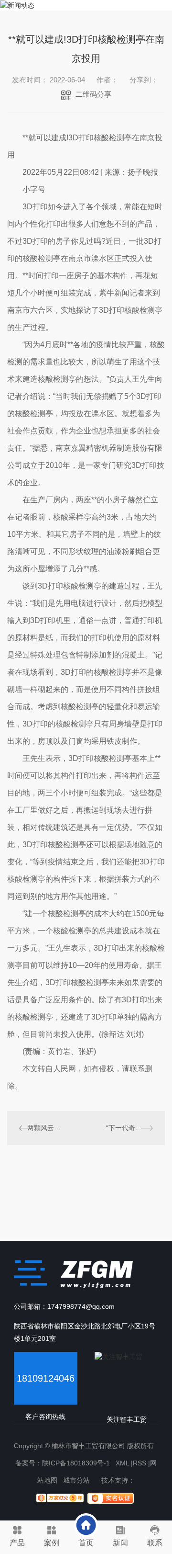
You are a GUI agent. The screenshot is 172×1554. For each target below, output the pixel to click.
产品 (17, 1543)
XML (122, 1463)
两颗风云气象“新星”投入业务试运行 (46, 1128)
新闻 (120, 1543)
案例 (51, 1543)
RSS (139, 1463)
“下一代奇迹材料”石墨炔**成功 (129, 1128)
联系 (154, 1543)
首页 (86, 1543)
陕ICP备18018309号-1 (76, 1463)
